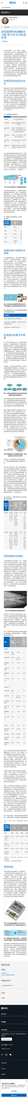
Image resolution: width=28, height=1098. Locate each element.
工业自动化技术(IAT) (7, 985)
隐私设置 (3, 1074)
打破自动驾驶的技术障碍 (7, 975)
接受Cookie (14, 1095)
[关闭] (26, 1081)
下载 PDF (5, 41)
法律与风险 (3, 1063)
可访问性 (3, 1068)
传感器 (3, 998)
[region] (14, 1088)
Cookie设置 (14, 1091)
